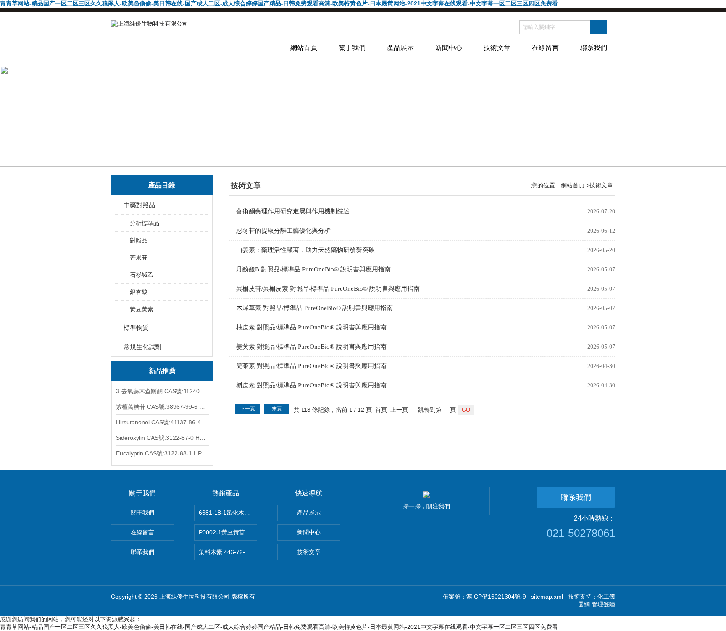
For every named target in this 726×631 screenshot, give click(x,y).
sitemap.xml (547, 596)
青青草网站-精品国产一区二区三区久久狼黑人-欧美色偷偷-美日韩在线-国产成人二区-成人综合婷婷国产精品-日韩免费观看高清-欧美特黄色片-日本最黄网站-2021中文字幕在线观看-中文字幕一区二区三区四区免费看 (279, 3)
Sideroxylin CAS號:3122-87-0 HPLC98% (162, 437)
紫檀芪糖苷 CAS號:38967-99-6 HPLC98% (162, 406)
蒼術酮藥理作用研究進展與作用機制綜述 (293, 211)
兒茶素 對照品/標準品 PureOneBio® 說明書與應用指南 (311, 366)
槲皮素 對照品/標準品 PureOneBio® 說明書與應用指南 (311, 385)
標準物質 (136, 327)
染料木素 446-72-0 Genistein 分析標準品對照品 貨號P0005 (228, 552)
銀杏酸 (138, 292)
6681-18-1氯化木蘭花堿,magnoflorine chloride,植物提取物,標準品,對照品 (228, 512)
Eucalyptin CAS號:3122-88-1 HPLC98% (162, 453)
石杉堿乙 (141, 274)
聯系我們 (593, 47)
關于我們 (352, 47)
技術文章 (497, 47)
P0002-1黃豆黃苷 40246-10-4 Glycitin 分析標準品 (228, 532)
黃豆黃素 (141, 309)
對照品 (138, 240)
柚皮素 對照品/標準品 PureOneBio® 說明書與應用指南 (311, 327)
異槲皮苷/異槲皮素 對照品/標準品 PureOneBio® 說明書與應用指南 (328, 288)
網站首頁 (303, 47)
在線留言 (545, 47)
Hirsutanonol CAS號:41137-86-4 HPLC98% (162, 422)
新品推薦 (162, 370)
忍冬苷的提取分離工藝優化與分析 (283, 230)
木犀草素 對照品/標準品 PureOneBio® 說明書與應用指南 (314, 308)
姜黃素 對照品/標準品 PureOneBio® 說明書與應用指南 (311, 346)
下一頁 (247, 409)
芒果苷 (138, 257)
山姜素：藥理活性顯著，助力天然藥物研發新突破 (305, 250)
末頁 (277, 409)
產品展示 (400, 47)
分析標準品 (144, 223)
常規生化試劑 (142, 346)
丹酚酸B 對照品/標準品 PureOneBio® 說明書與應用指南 (313, 269)
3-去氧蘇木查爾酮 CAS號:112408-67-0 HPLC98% (162, 391)
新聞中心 (448, 47)
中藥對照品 (139, 204)
